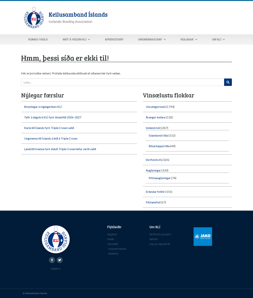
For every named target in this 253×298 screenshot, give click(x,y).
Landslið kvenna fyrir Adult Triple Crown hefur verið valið (60, 149)
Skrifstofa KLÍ (155, 159)
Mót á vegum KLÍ (74, 39)
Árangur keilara (155, 117)
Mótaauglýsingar (160, 178)
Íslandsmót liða (158, 135)
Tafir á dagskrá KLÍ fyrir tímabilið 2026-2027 (52, 117)
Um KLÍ (216, 39)
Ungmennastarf (150, 39)
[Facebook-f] (52, 260)
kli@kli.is (56, 268)
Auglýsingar (153, 170)
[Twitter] (60, 260)
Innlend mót (153, 128)
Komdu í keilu (38, 39)
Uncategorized (155, 106)
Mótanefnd (153, 202)
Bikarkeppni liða (159, 146)
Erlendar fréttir (155, 191)
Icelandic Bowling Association (70, 22)
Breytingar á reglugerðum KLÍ (43, 106)
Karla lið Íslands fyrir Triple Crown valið (49, 128)
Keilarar (187, 39)
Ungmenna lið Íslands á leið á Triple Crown (50, 138)
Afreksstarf (114, 39)
